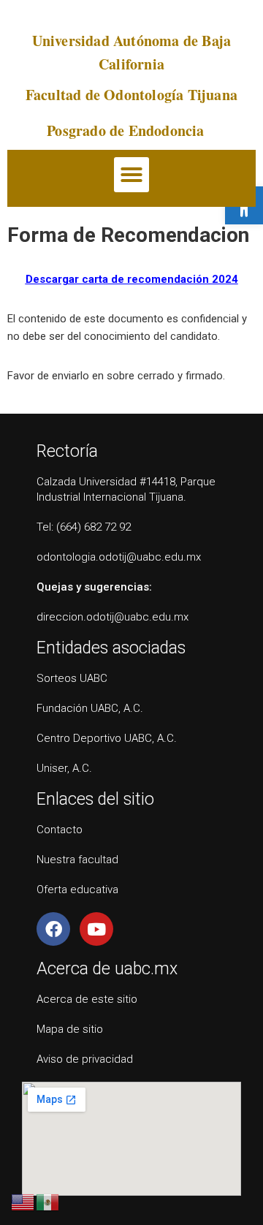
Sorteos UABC (72, 678)
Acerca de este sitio (87, 999)
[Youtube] (96, 929)
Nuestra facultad (77, 859)
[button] (131, 174)
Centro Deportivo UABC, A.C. (107, 738)
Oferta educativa (77, 889)
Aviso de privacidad (85, 1059)
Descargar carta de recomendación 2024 (132, 279)
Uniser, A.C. (64, 768)
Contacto (60, 829)
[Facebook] (53, 929)
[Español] (48, 1201)
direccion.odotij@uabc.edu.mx (112, 616)
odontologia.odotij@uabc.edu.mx (119, 557)
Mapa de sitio (70, 1029)
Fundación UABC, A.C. (90, 708)
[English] (23, 1201)
